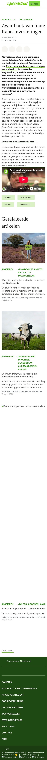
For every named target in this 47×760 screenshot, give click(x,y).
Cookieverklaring (13, 701)
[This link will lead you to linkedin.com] (13, 671)
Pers (4, 739)
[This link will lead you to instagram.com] (8, 671)
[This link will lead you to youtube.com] (18, 671)
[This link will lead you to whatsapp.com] (24, 671)
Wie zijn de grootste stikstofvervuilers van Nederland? (23, 281)
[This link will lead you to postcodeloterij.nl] (10, 757)
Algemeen (26, 19)
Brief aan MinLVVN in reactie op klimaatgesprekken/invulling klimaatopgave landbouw (19, 375)
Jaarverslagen (11, 713)
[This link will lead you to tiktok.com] (29, 671)
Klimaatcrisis (28, 366)
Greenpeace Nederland (19, 661)
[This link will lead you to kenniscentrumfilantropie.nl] (38, 757)
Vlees (39, 269)
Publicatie (8, 19)
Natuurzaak (27, 276)
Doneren (7, 682)
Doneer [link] (34, 4)
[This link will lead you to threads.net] (34, 671)
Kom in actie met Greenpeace (19, 688)
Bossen (34, 604)
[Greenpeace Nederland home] (17, 4)
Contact (7, 732)
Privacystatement (13, 695)
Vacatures (8, 726)
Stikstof (25, 272)
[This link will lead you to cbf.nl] (25, 757)
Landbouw (26, 269)
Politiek (25, 360)
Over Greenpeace (12, 720)
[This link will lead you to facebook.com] (3, 671)
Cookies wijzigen (12, 707)
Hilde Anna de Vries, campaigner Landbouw (22, 298)
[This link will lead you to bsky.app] (39, 671)
